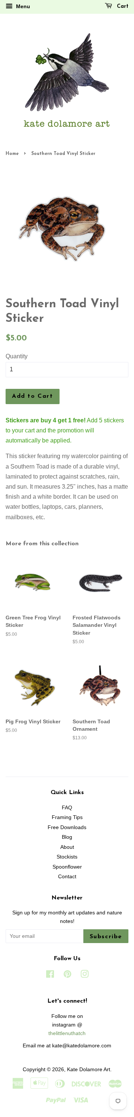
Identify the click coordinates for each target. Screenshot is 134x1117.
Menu (22, 6)
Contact (67, 876)
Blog (67, 837)
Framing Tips (67, 817)
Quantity (17, 356)
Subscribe (106, 937)
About (67, 847)
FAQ (67, 807)
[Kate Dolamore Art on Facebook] (50, 975)
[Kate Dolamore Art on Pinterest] (67, 975)
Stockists (67, 857)
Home (12, 154)
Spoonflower (67, 867)
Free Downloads (67, 827)
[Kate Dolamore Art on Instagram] (84, 975)
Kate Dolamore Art (88, 1069)
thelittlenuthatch (67, 1033)
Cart (121, 6)
